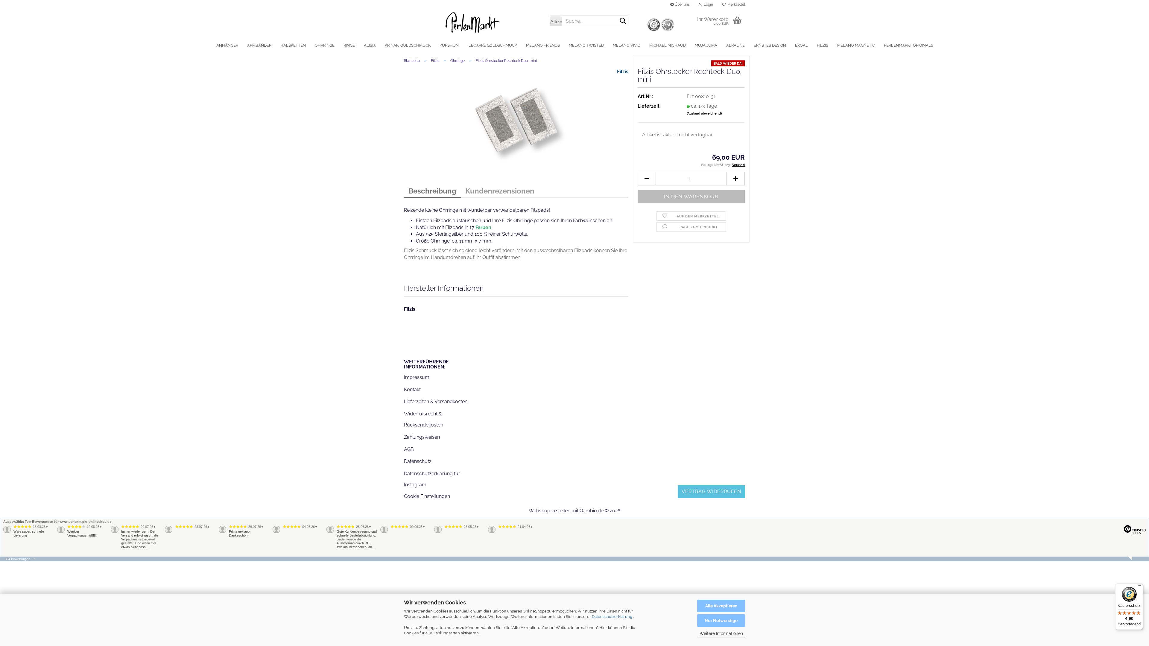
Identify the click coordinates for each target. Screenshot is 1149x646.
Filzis (822, 45)
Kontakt (412, 389)
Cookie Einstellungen (427, 496)
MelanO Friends (543, 45)
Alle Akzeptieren (721, 606)
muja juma (706, 45)
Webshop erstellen (549, 511)
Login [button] (707, 4)
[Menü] (1139, 587)
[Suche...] (622, 21)
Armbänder (259, 45)
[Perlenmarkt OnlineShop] (472, 22)
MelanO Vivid (626, 45)
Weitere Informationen (721, 633)
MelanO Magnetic (856, 45)
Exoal (801, 45)
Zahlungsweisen (422, 437)
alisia (370, 45)
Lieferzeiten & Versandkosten (435, 401)
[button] (647, 178)
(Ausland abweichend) (704, 113)
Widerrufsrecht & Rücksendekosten (423, 419)
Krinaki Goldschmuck (408, 45)
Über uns (682, 4)
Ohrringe (325, 45)
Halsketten (293, 45)
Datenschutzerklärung (612, 616)
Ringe (349, 45)
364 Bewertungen (17, 559)
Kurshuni (450, 45)
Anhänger (227, 45)
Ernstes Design (770, 45)
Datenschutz (417, 461)
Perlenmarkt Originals (908, 45)
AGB (409, 449)
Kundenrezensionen (499, 191)
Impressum (416, 377)
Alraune (735, 45)
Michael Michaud (667, 45)
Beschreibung (432, 191)
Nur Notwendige (721, 620)
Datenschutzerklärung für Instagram (432, 479)
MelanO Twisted (586, 45)
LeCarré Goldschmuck (493, 45)
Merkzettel (735, 4)
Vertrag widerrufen (711, 491)
